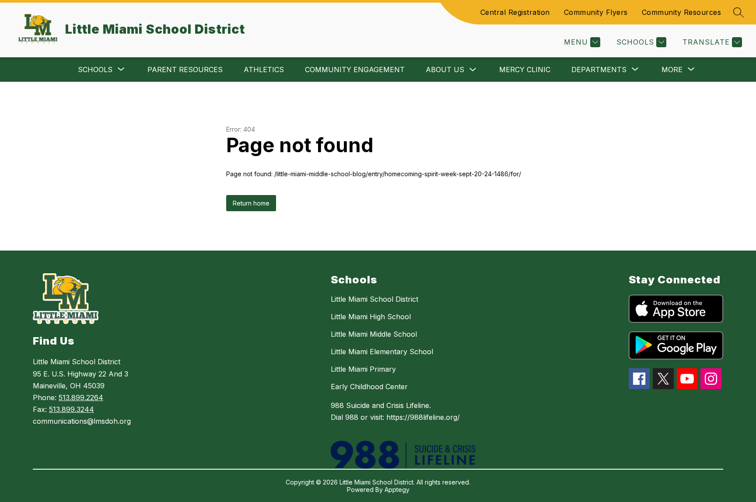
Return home (251, 203)
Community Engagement (355, 69)
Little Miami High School (371, 316)
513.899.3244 (71, 409)
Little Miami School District (374, 299)
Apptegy (397, 489)
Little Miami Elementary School (382, 351)
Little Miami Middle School (374, 334)
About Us (445, 69)
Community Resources (681, 12)
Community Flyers (596, 12)
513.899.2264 (81, 397)
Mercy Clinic (524, 69)
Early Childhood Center (369, 386)
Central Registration (515, 12)
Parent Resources (185, 69)
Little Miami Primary (363, 369)
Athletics (264, 69)
